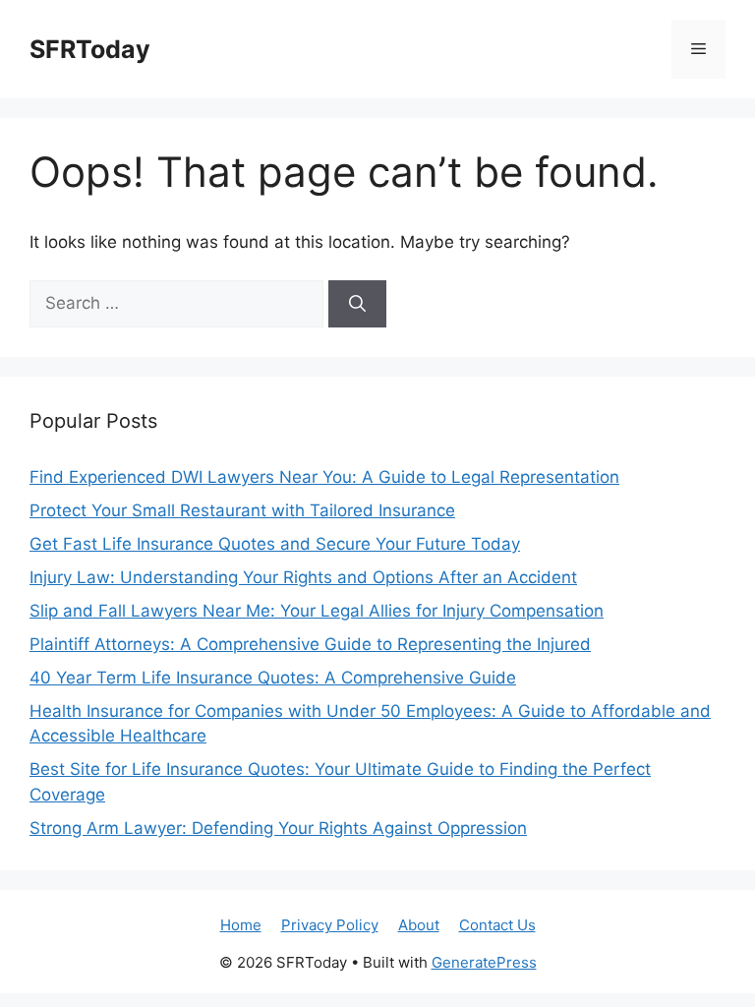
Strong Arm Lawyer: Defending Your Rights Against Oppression (278, 828)
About (418, 925)
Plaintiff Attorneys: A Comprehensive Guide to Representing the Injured (310, 644)
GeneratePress (484, 962)
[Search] (357, 303)
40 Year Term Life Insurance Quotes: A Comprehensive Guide (272, 677)
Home (240, 925)
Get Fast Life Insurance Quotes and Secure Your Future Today (274, 544)
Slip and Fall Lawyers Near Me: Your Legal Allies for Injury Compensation (316, 611)
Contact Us (497, 925)
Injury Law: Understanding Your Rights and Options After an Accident (303, 577)
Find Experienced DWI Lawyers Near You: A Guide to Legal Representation (324, 477)
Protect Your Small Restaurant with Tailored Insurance (242, 510)
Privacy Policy (329, 925)
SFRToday (89, 49)
